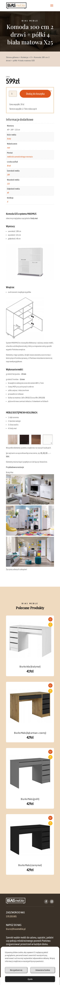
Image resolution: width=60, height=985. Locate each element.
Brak (9, 166)
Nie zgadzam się (16, 970)
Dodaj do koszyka (35, 93)
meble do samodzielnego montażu (20, 157)
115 (8, 184)
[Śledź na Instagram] (52, 901)
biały (9, 139)
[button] (52, 91)
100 (8, 175)
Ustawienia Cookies (42, 970)
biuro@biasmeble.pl (16, 929)
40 (8, 193)
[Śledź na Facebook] (46, 901)
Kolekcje (24, 57)
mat (8, 148)
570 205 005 (11, 916)
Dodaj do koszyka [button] (50, 625)
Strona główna (12, 57)
